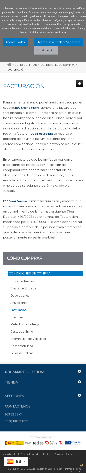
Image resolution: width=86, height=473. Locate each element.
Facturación (16, 69)
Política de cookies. (72, 28)
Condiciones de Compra (57, 64)
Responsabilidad (21, 346)
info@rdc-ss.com (16, 421)
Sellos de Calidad (22, 353)
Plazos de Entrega (23, 288)
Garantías (16, 317)
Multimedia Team (71, 468)
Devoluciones (19, 295)
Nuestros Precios (22, 281)
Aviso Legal (9, 454)
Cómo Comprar (26, 64)
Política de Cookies (53, 454)
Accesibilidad (73, 454)
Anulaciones (18, 303)
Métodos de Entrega (25, 324)
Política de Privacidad (29, 454)
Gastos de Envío (21, 331)
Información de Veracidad (28, 339)
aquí (64, 32)
